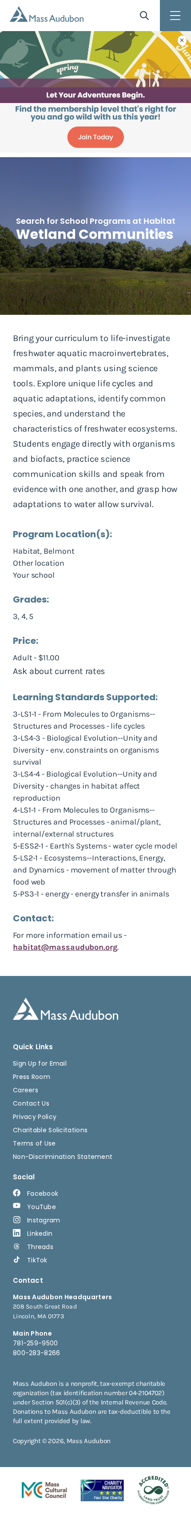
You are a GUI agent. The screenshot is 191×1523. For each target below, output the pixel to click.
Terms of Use (34, 1143)
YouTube (41, 1206)
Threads (40, 1246)
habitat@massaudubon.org (65, 947)
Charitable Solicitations (50, 1130)
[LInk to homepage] (47, 14)
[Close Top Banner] (182, 40)
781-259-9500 (35, 1343)
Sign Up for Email (40, 1063)
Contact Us (31, 1103)
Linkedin (39, 1233)
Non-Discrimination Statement (62, 1156)
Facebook (42, 1193)
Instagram (43, 1220)
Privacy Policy (34, 1116)
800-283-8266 (36, 1352)
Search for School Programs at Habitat (95, 220)
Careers (25, 1090)
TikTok (37, 1260)
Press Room (31, 1076)
